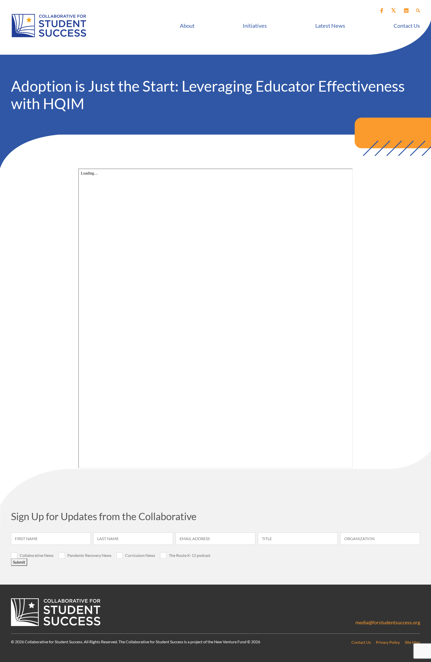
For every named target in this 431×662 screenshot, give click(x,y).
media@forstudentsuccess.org (387, 622)
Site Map (412, 642)
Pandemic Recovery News (89, 555)
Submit (19, 562)
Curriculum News (140, 555)
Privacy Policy (388, 642)
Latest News (330, 25)
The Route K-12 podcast (190, 555)
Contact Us (407, 25)
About (187, 25)
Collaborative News (37, 555)
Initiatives (255, 25)
